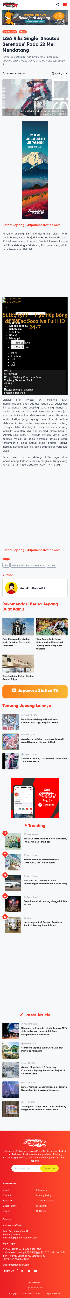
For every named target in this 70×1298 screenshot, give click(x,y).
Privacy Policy (43, 1195)
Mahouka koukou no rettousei (28, 565)
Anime (51, 565)
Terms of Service (45, 1200)
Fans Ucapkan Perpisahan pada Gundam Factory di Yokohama (16, 642)
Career (6, 1211)
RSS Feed (41, 1211)
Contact (6, 1195)
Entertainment (10, 32)
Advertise (7, 1200)
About (5, 1190)
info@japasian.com (19, 1264)
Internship (41, 1190)
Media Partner (9, 1205)
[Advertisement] (35, 506)
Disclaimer (41, 1205)
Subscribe (49, 1168)
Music (22, 32)
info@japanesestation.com (23, 1237)
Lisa (6, 565)
